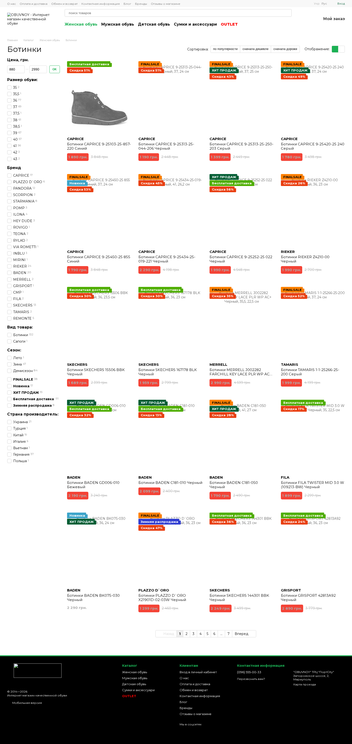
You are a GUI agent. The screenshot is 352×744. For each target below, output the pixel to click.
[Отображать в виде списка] (341, 49)
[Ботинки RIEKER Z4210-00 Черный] (313, 210)
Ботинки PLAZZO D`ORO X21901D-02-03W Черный (162, 597)
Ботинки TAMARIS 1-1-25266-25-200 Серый (310, 371)
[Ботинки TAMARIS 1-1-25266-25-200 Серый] (313, 323)
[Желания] (305, 19)
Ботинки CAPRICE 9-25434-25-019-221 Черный (166, 259)
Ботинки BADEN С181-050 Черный (234, 484)
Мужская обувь (117, 24)
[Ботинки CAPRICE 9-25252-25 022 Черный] (242, 210)
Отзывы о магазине (165, 3)
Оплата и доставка (33, 3)
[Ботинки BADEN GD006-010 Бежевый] (99, 435)
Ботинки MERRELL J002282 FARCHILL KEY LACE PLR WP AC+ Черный (241, 374)
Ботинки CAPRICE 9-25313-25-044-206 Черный (166, 146)
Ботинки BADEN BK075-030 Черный (93, 597)
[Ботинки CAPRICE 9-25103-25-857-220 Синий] (99, 97)
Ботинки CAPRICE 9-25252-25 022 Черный (241, 259)
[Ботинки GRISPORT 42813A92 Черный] (313, 548)
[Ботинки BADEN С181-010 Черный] (170, 435)
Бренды (141, 3)
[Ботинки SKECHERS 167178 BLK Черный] (170, 323)
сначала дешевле (255, 49)
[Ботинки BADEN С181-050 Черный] (242, 435)
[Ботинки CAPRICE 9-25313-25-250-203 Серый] (242, 97)
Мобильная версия (26, 703)
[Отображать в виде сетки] (335, 49)
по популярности (225, 49)
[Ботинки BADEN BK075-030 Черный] (99, 548)
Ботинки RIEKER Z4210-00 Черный (305, 259)
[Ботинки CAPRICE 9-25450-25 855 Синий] (99, 210)
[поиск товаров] (288, 13)
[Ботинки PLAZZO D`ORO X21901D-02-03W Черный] (170, 548)
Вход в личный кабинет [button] (198, 672)
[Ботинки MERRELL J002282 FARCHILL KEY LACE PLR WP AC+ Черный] (242, 323)
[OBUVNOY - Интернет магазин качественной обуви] (34, 670)
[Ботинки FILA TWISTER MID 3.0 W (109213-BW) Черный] (313, 435)
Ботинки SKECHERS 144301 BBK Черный (239, 597)
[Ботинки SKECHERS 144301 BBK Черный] (242, 548)
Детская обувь (154, 24)
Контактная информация (100, 3)
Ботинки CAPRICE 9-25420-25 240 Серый (312, 146)
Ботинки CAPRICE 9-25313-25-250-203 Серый (241, 146)
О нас (11, 3)
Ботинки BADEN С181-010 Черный (170, 482)
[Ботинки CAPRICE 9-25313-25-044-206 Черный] (170, 97)
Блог (127, 3)
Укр (317, 3)
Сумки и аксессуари (195, 24)
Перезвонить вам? (251, 679)
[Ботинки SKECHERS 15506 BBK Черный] (99, 323)
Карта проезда (304, 684)
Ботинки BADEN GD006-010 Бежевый (93, 484)
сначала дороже (285, 49)
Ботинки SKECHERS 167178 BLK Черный (167, 371)
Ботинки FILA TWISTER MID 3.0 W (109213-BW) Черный (312, 484)
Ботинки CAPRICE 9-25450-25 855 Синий (98, 259)
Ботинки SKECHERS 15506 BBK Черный (96, 371)
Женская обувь (81, 24)
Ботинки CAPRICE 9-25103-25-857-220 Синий (99, 146)
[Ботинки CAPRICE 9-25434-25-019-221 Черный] (170, 210)
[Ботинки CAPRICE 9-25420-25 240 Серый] (313, 97)
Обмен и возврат (64, 3)
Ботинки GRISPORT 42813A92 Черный (308, 597)
